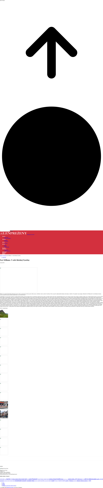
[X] (5, 264)
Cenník (3, 483)
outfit (98, 479)
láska (62, 479)
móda (69, 479)
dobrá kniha (21, 479)
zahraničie (75, 480)
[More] (17, 264)
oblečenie (79, 479)
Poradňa (4, 247)
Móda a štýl (6, 237)
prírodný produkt (26, 480)
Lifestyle (4, 239)
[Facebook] (2, 264)
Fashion (3, 236)
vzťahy (66, 480)
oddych (86, 479)
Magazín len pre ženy (10, 487)
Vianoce (56, 480)
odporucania (92, 479)
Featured (34, 479)
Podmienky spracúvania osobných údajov (9, 485)
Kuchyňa (5, 243)
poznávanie (18, 480)
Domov (1, 255)
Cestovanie (4, 251)
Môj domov (6, 241)
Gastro (3, 242)
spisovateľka (46, 480)
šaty (88, 480)
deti (11, 479)
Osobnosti (4, 248)
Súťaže (3, 253)
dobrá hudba (15, 479)
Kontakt (3, 484)
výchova (71, 480)
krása (54, 479)
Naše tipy (4, 252)
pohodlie (101, 479)
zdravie (79, 480)
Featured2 (39, 479)
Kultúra (3, 244)
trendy (53, 480)
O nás (3, 482)
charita (5, 479)
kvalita (59, 479)
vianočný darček (61, 480)
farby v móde (28, 479)
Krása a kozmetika (7, 238)
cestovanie (2, 479)
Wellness (5, 240)
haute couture (43, 479)
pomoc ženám (12, 480)
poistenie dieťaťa (7, 480)
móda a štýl (74, 479)
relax (32, 480)
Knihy (5, 245)
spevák (39, 480)
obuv (83, 479)
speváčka (42, 480)
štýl (90, 480)
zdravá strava (84, 480)
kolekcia (51, 479)
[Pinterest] (9, 264)
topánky (49, 480)
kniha (48, 479)
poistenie (2, 480)
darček (8, 479)
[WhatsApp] (13, 264)
